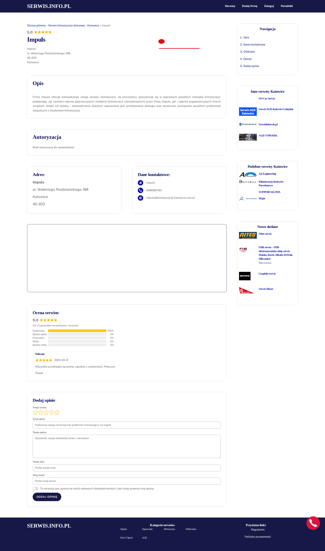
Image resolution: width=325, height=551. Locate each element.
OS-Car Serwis (267, 98)
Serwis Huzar (266, 288)
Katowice (93, 25)
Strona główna (36, 25)
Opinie (247, 59)
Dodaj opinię (47, 496)
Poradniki (287, 6)
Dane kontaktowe (254, 44)
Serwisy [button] (230, 6)
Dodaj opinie (251, 66)
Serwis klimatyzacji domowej (66, 25)
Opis (246, 37)
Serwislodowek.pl (268, 124)
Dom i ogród (126, 537)
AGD (144, 537)
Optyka (123, 529)
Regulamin (258, 529)
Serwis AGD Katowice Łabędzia (276, 109)
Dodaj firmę (249, 6)
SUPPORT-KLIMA (269, 192)
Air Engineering (267, 173)
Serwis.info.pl (49, 6)
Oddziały (249, 51)
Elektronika (191, 529)
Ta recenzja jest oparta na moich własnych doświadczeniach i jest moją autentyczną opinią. (97, 488)
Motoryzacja (169, 529)
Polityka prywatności (258, 536)
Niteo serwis (265, 233)
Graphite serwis (267, 273)
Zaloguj (269, 6)
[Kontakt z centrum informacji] (313, 523)
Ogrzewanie (147, 529)
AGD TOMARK (268, 135)
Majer (262, 198)
